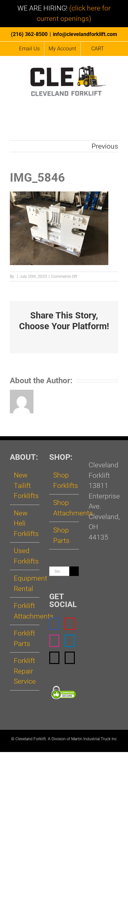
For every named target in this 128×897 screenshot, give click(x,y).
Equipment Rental (25, 583)
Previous (105, 146)
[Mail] (54, 658)
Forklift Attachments (25, 611)
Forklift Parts (24, 638)
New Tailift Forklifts (25, 485)
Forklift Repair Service (25, 671)
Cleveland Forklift (30, 739)
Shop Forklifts (64, 480)
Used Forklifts (25, 556)
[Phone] (70, 658)
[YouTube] (70, 624)
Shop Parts (61, 535)
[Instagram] (54, 641)
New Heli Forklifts (25, 523)
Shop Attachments (64, 508)
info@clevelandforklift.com (85, 34)
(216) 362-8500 (29, 34)
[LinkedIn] (70, 641)
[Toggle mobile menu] (115, 102)
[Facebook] (54, 624)
